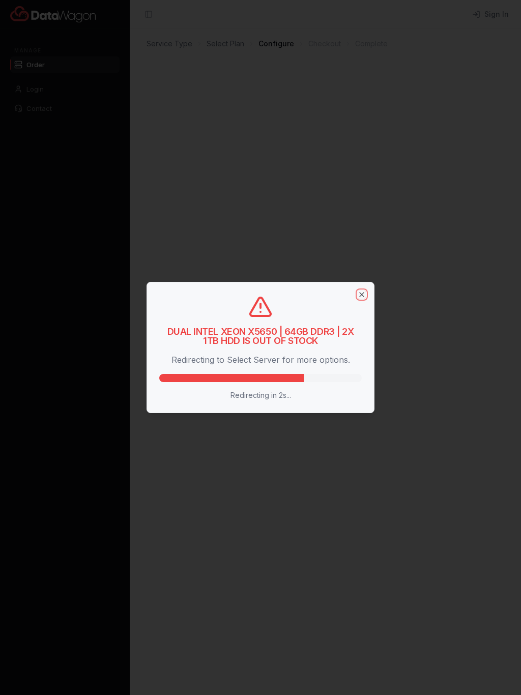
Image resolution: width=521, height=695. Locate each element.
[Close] (362, 295)
